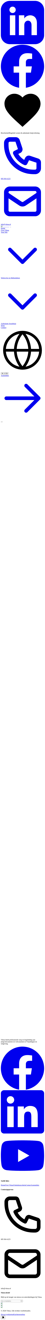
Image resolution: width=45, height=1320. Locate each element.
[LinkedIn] (22, 43)
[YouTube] (22, 1177)
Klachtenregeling (19, 1314)
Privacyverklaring (7, 1314)
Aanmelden (35, 1185)
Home (3, 1185)
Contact (28, 1185)
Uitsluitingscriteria (19, 1185)
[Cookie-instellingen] (3, 1317)
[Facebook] (22, 87)
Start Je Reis (5, 1041)
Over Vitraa (9, 1185)
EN (7, 373)
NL (2, 373)
